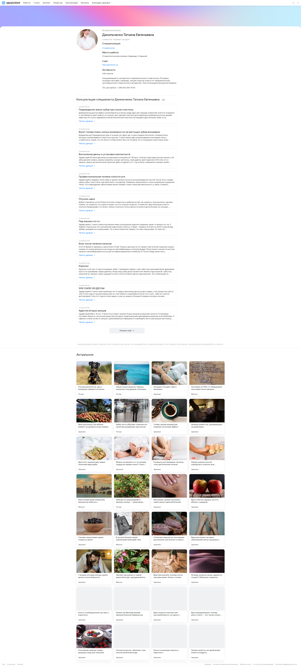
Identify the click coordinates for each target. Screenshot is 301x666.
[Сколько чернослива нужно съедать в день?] (94, 529)
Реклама (20, 664)
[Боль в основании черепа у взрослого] (169, 642)
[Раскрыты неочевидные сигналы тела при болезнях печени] (169, 454)
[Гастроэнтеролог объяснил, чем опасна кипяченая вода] (131, 642)
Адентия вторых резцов (92, 310)
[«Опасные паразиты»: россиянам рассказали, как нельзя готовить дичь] (169, 529)
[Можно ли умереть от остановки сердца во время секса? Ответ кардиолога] (131, 454)
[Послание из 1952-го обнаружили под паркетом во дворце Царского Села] (207, 379)
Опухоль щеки (87, 199)
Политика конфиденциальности (286, 664)
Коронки (84, 266)
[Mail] (3, 3)
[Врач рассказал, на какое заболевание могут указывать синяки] (207, 529)
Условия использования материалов (225, 664)
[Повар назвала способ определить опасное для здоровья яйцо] (207, 454)
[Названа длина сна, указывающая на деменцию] (207, 416)
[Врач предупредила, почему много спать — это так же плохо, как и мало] (207, 604)
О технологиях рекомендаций (263, 664)
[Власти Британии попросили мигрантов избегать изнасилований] (94, 491)
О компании (11, 664)
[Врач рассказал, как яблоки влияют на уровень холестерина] (94, 416)
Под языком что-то (89, 221)
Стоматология (108, 48)
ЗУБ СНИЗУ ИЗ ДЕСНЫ (91, 288)
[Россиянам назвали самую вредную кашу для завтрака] (94, 642)
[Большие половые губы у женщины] (169, 379)
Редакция (207, 664)
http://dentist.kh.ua (110, 65)
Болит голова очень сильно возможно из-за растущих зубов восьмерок (119, 132)
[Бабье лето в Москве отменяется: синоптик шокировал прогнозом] (131, 416)
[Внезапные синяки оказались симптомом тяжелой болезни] (169, 491)
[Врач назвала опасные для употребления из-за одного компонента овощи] (169, 604)
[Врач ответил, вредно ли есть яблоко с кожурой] (207, 491)
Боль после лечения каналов (95, 243)
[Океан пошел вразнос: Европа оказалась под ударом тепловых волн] (131, 379)
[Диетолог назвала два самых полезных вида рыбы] (94, 454)
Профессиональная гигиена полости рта (102, 176)
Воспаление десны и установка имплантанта (104, 154)
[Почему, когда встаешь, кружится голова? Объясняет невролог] (207, 567)
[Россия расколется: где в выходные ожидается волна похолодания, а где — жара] (94, 379)
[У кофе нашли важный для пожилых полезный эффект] (169, 416)
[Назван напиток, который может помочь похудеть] (207, 642)
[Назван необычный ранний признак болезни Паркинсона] (131, 604)
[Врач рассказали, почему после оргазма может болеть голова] (169, 567)
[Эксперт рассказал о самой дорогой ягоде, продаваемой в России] (131, 567)
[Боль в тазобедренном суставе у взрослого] (94, 604)
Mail (3, 664)
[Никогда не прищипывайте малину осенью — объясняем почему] (131, 491)
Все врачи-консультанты (111, 30)
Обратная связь (245, 664)
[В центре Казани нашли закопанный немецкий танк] (131, 529)
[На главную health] (12, 3)
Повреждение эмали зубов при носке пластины (106, 109)
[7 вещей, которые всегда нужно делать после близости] (94, 567)
